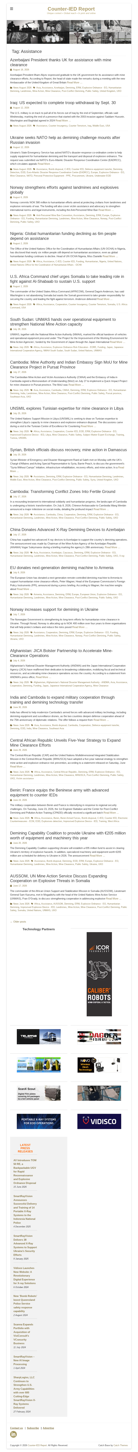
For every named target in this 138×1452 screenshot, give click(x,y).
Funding (30, 218)
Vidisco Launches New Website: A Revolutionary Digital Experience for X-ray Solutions (24, 1276)
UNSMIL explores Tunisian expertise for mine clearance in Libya (66, 408)
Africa (39, 261)
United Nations (114, 261)
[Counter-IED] (69, 42)
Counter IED (78, 169)
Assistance (47, 87)
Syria (92, 479)
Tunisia (13, 438)
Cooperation (61, 304)
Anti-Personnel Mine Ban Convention (54, 215)
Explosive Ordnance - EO (94, 87)
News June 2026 (21, 725)
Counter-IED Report (71, 9)
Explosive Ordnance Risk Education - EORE (74, 347)
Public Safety (91, 91)
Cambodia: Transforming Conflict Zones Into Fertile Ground (62, 491)
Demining (70, 87)
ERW (78, 87)
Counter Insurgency (58, 125)
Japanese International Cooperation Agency (71, 685)
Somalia (111, 304)
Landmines (26, 91)
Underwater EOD (103, 175)
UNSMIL (23, 438)
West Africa (113, 821)
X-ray (122, 556)
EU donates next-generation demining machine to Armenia (61, 567)
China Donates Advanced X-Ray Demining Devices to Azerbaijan (67, 529)
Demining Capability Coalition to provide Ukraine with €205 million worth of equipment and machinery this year (68, 835)
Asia (38, 87)
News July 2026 (21, 347)
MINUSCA (80, 775)
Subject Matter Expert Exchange (99, 434)
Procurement (78, 175)
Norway (103, 218)
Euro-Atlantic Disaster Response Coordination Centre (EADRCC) (58, 172)
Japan (110, 347)
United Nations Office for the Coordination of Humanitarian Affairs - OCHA (46, 265)
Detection (14, 172)
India (23, 393)
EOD (23, 172)
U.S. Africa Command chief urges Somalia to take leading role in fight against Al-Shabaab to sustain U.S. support (67, 279)
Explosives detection (52, 821)
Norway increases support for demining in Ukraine (54, 609)
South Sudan (70, 350)
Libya (48, 434)
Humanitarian (91, 261)
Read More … (74, 82)
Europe (94, 172)
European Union (88, 594)
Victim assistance (25, 778)
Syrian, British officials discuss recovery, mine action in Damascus (68, 449)
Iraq (89, 125)
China (60, 514)
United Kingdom (107, 91)
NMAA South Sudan (53, 350)
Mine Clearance (52, 91)
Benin (56, 818)
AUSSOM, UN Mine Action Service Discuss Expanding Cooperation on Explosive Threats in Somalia (58, 878)
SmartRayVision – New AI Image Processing (23, 1360)
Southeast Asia (17, 396)
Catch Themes (121, 1445)
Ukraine (89, 175)
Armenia (38, 594)
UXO (119, 91)
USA (108, 125)
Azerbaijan (59, 87)
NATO (29, 175)
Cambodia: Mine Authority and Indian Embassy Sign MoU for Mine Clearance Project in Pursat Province (69, 364)
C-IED (67, 169)
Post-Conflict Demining (73, 91)
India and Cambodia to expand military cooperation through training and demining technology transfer (62, 699)
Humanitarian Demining (46, 218)
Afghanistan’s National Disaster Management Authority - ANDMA (77, 682)
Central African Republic (65, 772)
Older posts (18, 921)
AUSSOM (58, 903)
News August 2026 (22, 87)
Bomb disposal (56, 169)
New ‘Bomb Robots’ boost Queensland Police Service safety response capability (25, 1304)
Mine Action (38, 91)
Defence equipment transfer (98, 169)
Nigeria (102, 261)
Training (120, 434)
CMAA (66, 390)
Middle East (98, 125)
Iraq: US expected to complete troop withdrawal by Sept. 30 (63, 102)
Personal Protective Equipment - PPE (52, 175)
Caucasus (68, 552)
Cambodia (56, 390)
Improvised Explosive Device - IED (27, 434)
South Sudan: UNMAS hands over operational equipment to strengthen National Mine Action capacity (63, 322)
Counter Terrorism (77, 125)
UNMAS (98, 350)
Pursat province (113, 393)
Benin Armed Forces (70, 818)
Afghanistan (39, 682)
